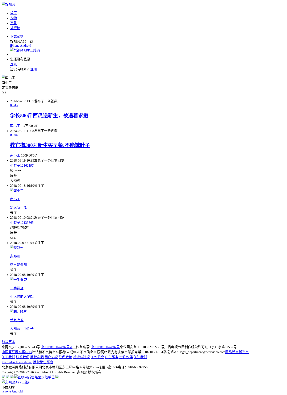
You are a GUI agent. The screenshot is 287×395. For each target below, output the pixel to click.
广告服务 (111, 357)
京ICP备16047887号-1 (56, 347)
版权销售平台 (43, 362)
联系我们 (22, 357)
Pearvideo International (17, 362)
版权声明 (37, 357)
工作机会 (97, 357)
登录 (13, 64)
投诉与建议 (81, 357)
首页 (13, 13)
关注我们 (140, 357)
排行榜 (15, 28)
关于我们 (8, 357)
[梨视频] (8, 4)
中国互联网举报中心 (17, 352)
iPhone (14, 45)
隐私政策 (65, 357)
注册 (33, 69)
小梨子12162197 (22, 165)
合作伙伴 (126, 357)
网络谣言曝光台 (237, 352)
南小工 (15, 126)
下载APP (16, 36)
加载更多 (8, 342)
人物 (13, 18)
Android (25, 45)
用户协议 (51, 357)
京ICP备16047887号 (105, 347)
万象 (13, 23)
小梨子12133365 (22, 222)
